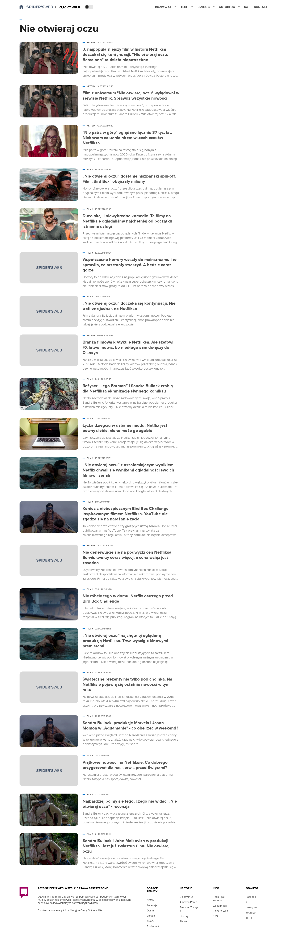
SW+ (247, 7)
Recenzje (152, 905)
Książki (151, 921)
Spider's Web (220, 911)
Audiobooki (153, 926)
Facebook (251, 897)
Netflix (150, 900)
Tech (184, 7)
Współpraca (220, 905)
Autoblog (227, 7)
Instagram (252, 907)
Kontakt (260, 7)
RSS (215, 916)
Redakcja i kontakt (219, 898)
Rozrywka (163, 7)
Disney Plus (186, 897)
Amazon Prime (188, 902)
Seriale (151, 916)
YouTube (250, 912)
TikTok (249, 918)
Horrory (184, 916)
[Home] (67, 7)
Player (183, 921)
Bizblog (203, 7)
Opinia (150, 910)
